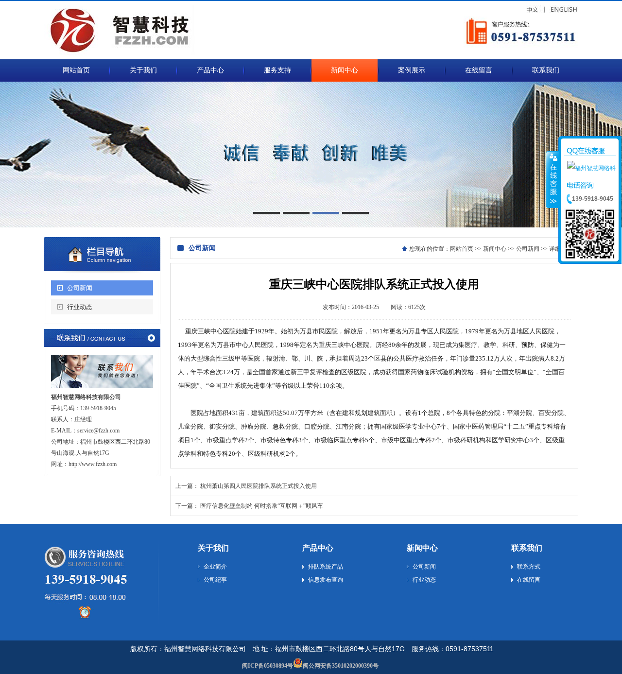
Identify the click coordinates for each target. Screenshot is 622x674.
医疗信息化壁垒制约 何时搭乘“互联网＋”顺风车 (261, 505)
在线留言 (528, 579)
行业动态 (79, 307)
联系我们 (526, 548)
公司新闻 (79, 288)
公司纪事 (215, 579)
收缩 (552, 179)
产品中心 (317, 548)
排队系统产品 (325, 566)
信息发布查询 (325, 579)
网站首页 (461, 248)
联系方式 (528, 566)
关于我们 (213, 548)
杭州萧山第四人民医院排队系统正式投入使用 (258, 486)
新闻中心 (494, 248)
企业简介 (215, 566)
